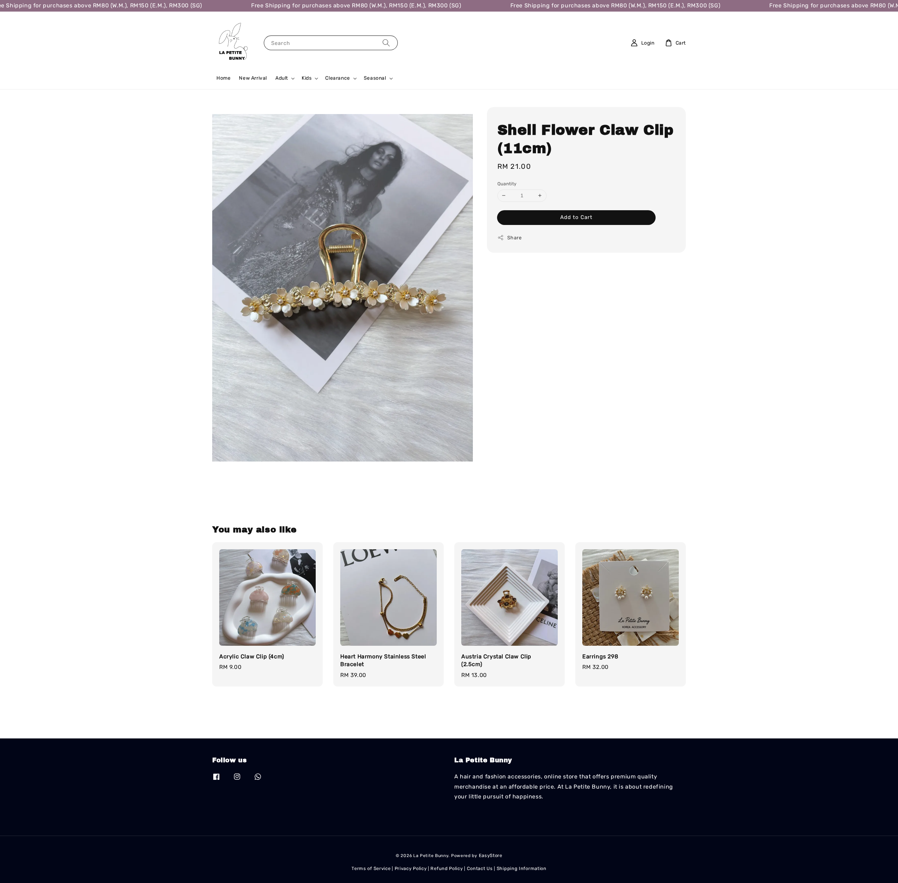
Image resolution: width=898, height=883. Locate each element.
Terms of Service (370, 868)
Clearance (337, 78)
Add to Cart (576, 217)
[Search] (386, 42)
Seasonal (375, 78)
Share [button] (514, 238)
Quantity (507, 183)
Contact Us (480, 868)
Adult (281, 78)
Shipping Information (522, 868)
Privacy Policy (411, 868)
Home (223, 78)
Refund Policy (446, 868)
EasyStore (490, 855)
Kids (306, 78)
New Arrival (253, 78)
